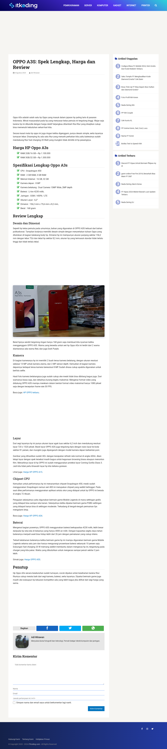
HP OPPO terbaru (31, 392)
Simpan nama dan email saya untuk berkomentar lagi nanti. (43, 702)
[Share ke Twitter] (70, 628)
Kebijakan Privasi (43, 739)
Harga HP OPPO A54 (32, 516)
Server (88, 5)
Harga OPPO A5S (32, 559)
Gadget (117, 5)
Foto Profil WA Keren (129, 97)
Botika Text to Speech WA (131, 144)
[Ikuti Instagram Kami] (147, 729)
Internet (131, 5)
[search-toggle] (156, 5)
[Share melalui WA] (93, 628)
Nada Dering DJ (127, 202)
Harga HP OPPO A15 (32, 472)
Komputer (102, 5)
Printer (145, 5)
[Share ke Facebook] (47, 628)
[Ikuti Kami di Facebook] (142, 729)
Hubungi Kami (14, 739)
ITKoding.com (34, 744)
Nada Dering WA (128, 105)
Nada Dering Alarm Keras (131, 184)
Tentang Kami (27, 739)
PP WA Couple (127, 113)
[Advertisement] (83, 35)
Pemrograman (71, 5)
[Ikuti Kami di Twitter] (152, 729)
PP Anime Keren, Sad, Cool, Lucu (134, 128)
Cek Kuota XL (126, 120)
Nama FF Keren (127, 136)
